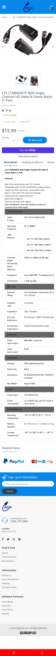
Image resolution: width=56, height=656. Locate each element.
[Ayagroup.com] (28, 6)
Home (4, 17)
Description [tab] (10, 162)
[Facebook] (6, 110)
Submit (10, 491)
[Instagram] (14, 539)
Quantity (5, 137)
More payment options (28, 156)
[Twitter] (3, 110)
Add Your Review (8, 105)
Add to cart (37, 140)
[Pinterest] (19, 539)
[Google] (10, 110)
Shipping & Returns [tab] (32, 162)
